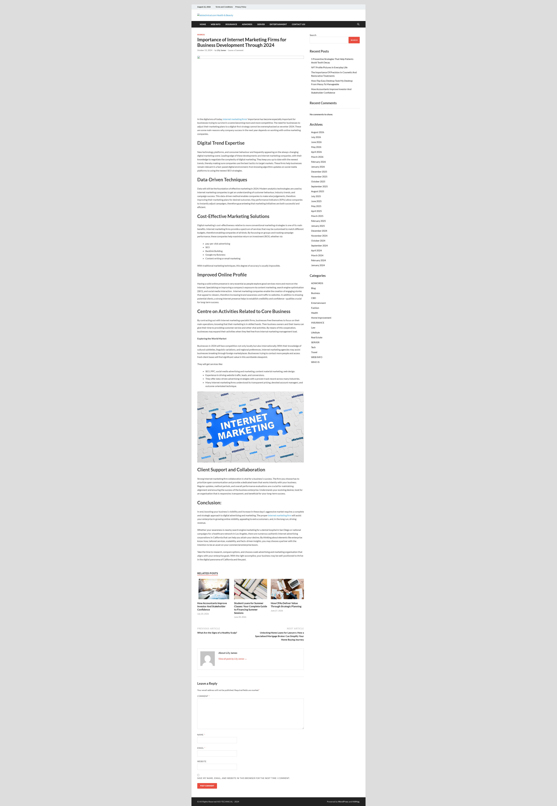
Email (201, 748)
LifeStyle (315, 332)
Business (201, 35)
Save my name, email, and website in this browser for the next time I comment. (243, 778)
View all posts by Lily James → (232, 658)
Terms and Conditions (224, 7)
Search (313, 35)
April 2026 (316, 151)
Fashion (315, 307)
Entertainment (278, 24)
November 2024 (319, 235)
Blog (313, 288)
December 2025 (319, 171)
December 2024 (319, 230)
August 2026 (317, 132)
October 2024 (318, 240)
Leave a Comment (235, 50)
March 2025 (317, 216)
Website (201, 761)
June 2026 (316, 142)
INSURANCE (231, 24)
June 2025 (316, 201)
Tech (313, 347)
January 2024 (318, 265)
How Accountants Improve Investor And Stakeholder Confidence (212, 606)
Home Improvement (321, 317)
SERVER (261, 24)
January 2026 (318, 166)
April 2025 (316, 211)
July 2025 (316, 196)
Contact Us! (298, 24)
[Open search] (358, 24)
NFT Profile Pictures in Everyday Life (329, 67)
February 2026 (318, 161)
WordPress (343, 801)
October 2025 (318, 181)
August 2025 (317, 191)
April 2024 (316, 250)
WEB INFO (215, 24)
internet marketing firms (235, 119)
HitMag (355, 801)
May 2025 (316, 206)
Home (203, 24)
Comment (203, 696)
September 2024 (319, 245)
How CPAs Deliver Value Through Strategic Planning (286, 605)
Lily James (221, 50)
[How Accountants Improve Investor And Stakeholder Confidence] (213, 589)
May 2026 (316, 147)
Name (201, 735)
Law (313, 327)
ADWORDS (247, 24)
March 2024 (317, 255)
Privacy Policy (240, 7)
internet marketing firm (279, 515)
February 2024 (318, 260)
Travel (314, 352)
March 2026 (317, 156)
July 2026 (316, 137)
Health (314, 312)
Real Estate (316, 337)
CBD (313, 298)
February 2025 (318, 220)
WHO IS (315, 362)
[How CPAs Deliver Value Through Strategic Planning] (287, 589)
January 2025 (318, 225)
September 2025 (319, 186)
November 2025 (319, 176)
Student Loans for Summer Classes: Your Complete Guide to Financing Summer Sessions (250, 608)
